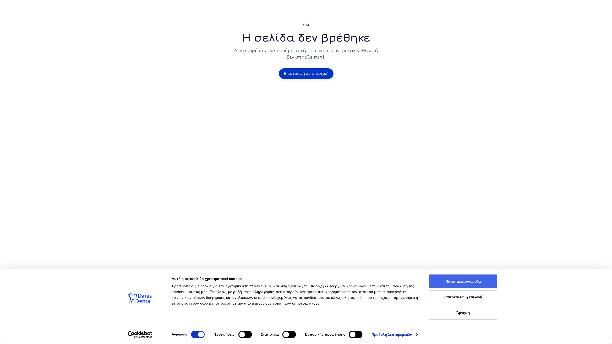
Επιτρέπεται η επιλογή (463, 297)
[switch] (245, 334)
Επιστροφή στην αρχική (306, 73)
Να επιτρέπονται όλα (463, 281)
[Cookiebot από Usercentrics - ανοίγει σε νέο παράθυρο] (140, 334)
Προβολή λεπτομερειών (392, 335)
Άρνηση (463, 313)
